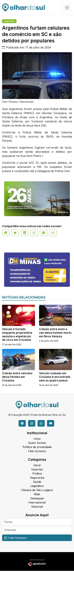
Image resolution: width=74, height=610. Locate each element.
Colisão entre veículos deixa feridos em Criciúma (17, 376)
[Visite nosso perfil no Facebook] (22, 423)
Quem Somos (37, 443)
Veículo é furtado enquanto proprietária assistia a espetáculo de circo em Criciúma (17, 334)
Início (37, 438)
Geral (37, 465)
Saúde (37, 481)
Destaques (37, 498)
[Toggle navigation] (67, 7)
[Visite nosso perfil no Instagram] (31, 423)
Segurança (9, 21)
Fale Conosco (37, 451)
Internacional (37, 502)
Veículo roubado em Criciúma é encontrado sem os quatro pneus (54, 376)
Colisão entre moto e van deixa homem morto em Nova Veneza (55, 332)
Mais (37, 494)
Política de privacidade (37, 447)
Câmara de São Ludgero (37, 490)
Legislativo (37, 486)
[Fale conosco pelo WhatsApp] (41, 423)
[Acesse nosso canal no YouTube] (50, 423)
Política (37, 473)
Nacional (37, 506)
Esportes (37, 469)
